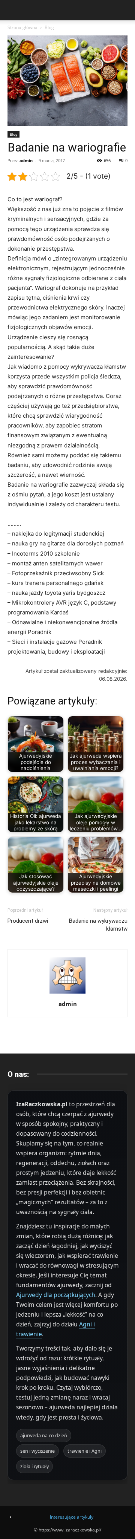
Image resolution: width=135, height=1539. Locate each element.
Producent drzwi (28, 920)
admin (26, 160)
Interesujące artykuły (71, 1517)
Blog (49, 27)
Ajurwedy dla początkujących (55, 1295)
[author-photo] (68, 993)
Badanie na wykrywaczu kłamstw (98, 924)
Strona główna (23, 27)
